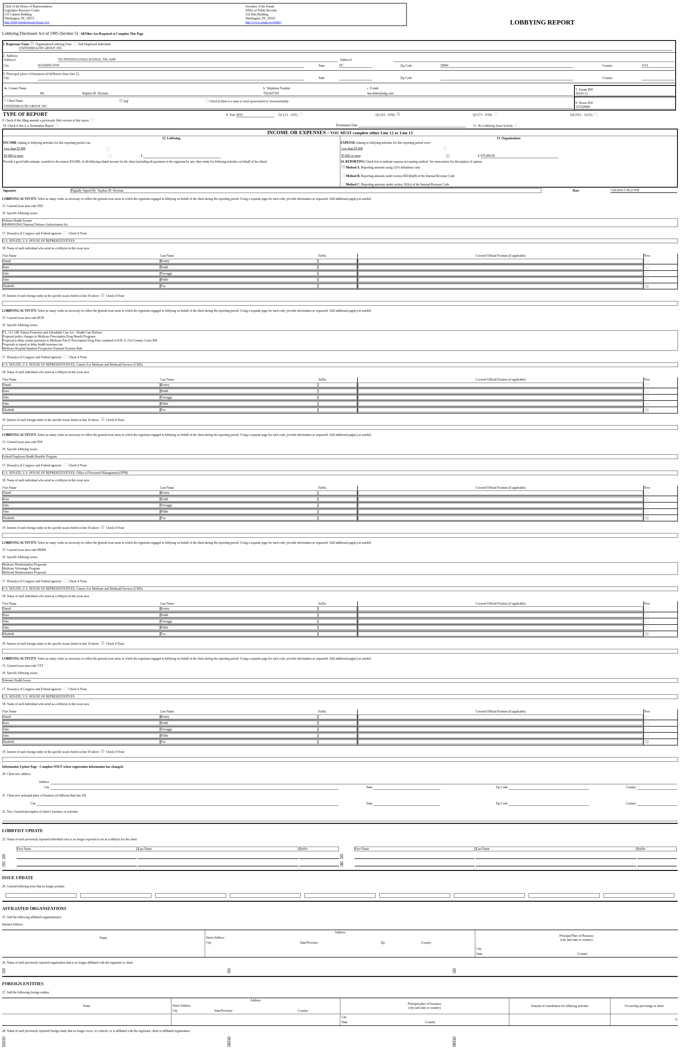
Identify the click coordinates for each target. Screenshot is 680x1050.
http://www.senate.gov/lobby (263, 22)
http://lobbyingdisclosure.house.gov (27, 22)
